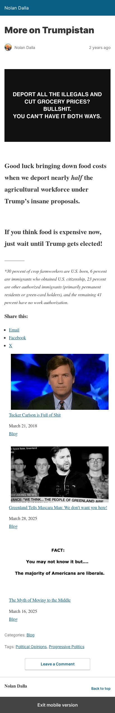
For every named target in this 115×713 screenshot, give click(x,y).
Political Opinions (31, 646)
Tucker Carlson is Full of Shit (35, 414)
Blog (13, 433)
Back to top (101, 688)
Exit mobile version (57, 705)
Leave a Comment (58, 664)
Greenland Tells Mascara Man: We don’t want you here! (58, 507)
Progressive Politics (66, 646)
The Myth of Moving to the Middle (40, 600)
